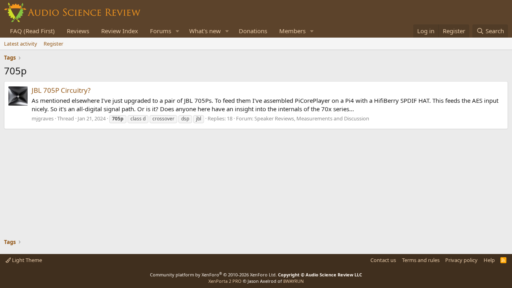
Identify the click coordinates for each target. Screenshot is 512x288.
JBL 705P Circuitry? (61, 90)
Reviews (78, 31)
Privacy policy (461, 260)
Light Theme (26, 260)
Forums (160, 31)
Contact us (383, 260)
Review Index (119, 31)
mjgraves (43, 118)
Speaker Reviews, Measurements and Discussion (311, 118)
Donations (253, 31)
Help (489, 260)
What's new (205, 31)
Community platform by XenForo (213, 275)
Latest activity (20, 43)
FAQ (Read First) (32, 31)
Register (53, 43)
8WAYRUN (293, 281)
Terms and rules (421, 260)
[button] (177, 31)
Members (292, 31)
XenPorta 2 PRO (225, 281)
